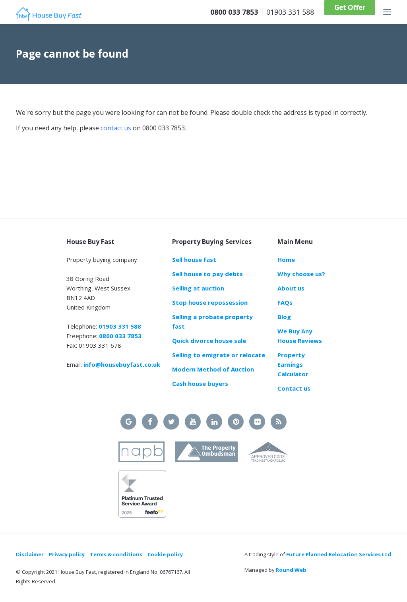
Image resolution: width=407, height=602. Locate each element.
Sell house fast (194, 259)
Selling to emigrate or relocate (218, 355)
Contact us (293, 388)
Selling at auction (198, 288)
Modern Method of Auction (213, 369)
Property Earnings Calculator (292, 364)
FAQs (285, 302)
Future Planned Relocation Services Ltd (338, 554)
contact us (116, 128)
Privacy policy (67, 554)
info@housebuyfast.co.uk (121, 364)
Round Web (291, 569)
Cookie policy (165, 554)
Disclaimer (30, 554)
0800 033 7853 (234, 12)
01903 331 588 (290, 12)
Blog (284, 317)
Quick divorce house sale (209, 341)
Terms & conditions (116, 554)
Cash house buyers (200, 383)
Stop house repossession (210, 302)
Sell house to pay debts (207, 274)
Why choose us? (301, 274)
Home (286, 259)
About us (290, 288)
